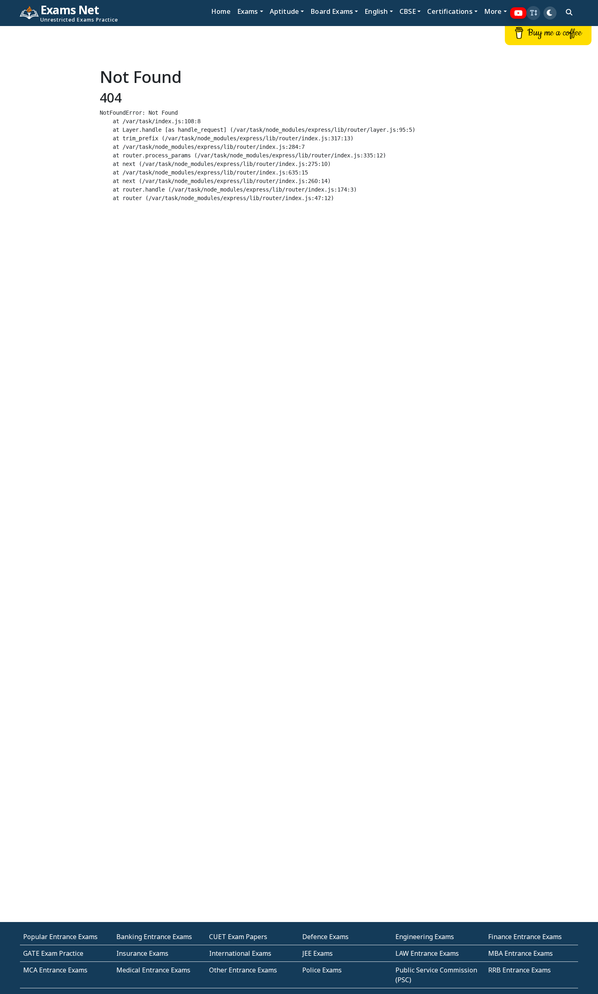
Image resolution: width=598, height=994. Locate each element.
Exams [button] (247, 11)
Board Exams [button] (331, 11)
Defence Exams (325, 936)
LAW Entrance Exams (427, 953)
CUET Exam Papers (238, 936)
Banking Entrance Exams (154, 936)
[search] (569, 12)
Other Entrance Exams (243, 970)
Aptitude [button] (284, 11)
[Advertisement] (50, 149)
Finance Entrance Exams (525, 936)
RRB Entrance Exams (519, 970)
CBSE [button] (407, 11)
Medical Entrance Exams (153, 970)
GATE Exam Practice (53, 953)
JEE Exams (317, 953)
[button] (533, 13)
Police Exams (322, 970)
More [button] (493, 11)
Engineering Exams (424, 936)
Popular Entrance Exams (60, 936)
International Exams (240, 953)
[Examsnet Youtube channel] (518, 13)
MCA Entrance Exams (55, 970)
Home (221, 11)
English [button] (376, 11)
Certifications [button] (449, 11)
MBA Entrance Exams (520, 953)
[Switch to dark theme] (550, 13)
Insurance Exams (142, 953)
